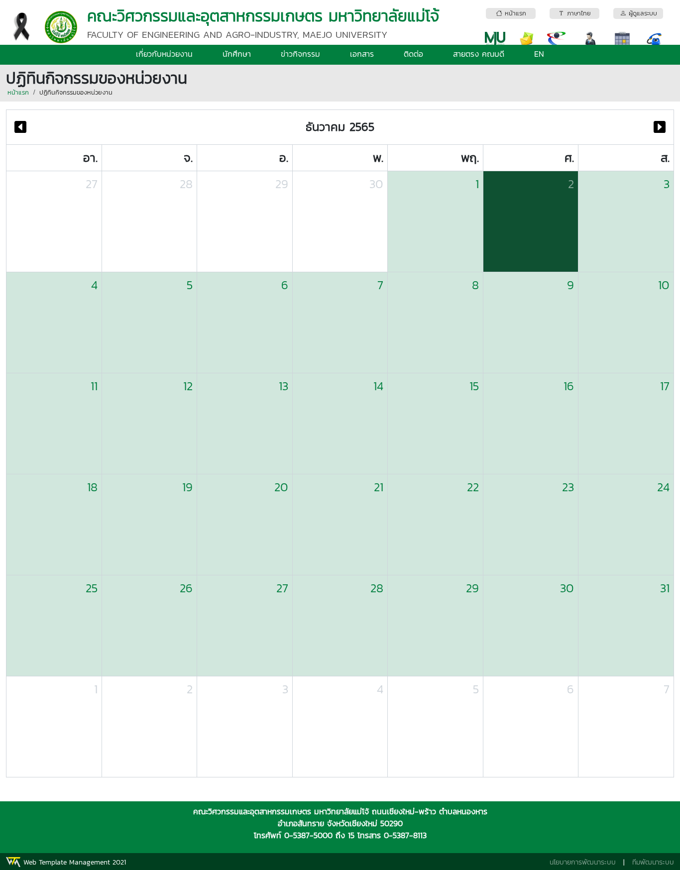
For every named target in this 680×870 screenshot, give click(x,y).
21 (378, 487)
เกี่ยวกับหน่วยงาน (164, 54)
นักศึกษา (237, 54)
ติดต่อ (413, 54)
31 (665, 588)
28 (186, 184)
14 (378, 386)
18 (92, 487)
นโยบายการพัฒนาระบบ (583, 862)
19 (187, 487)
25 (92, 588)
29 (281, 184)
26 (186, 588)
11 (94, 386)
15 (474, 386)
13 (283, 386)
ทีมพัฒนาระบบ (653, 862)
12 (188, 386)
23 (568, 487)
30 (376, 184)
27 (92, 184)
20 (281, 487)
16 (569, 386)
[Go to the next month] (660, 127)
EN (539, 54)
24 (663, 487)
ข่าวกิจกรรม (300, 54)
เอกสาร (362, 54)
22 (473, 487)
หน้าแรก (18, 92)
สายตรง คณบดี (478, 54)
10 (664, 285)
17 (665, 386)
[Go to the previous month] (20, 127)
